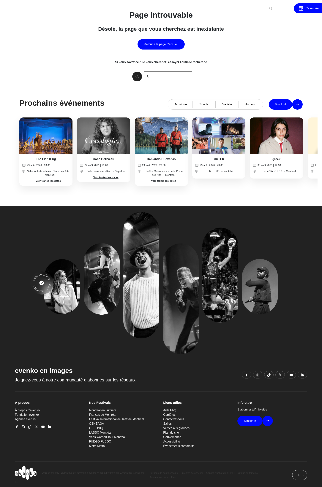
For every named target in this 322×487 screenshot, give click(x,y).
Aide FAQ (169, 410)
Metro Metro (97, 446)
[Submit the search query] (136, 76)
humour (250, 104)
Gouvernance (172, 437)
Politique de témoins (247, 473)
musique (181, 104)
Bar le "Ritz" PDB (272, 171)
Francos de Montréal (102, 414)
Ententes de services (192, 473)
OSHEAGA (96, 423)
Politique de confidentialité (163, 473)
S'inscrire (250, 420)
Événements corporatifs (178, 446)
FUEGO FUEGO (100, 441)
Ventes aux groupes (176, 428)
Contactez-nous (173, 419)
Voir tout (280, 104)
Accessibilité (171, 441)
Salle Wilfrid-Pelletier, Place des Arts (48, 171)
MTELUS (214, 171)
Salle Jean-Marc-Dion (99, 171)
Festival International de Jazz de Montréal (116, 419)
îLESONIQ (96, 428)
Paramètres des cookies (162, 477)
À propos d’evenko (27, 410)
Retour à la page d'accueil (161, 44)
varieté (227, 104)
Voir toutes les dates (48, 180)
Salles (167, 423)
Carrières (169, 414)
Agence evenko (25, 419)
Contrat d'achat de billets (219, 473)
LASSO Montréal (100, 432)
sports (204, 104)
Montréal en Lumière (102, 410)
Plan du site (171, 432)
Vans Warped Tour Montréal (107, 437)
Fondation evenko (27, 414)
